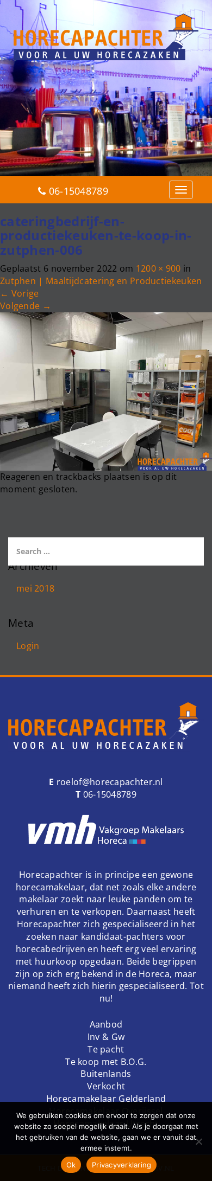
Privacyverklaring (121, 1164)
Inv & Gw (106, 1037)
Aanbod (106, 1024)
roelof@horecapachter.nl (108, 782)
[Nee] (198, 1141)
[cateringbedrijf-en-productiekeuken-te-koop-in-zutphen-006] (106, 390)
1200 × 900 (158, 268)
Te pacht (106, 1049)
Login (28, 646)
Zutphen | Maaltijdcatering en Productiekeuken (101, 281)
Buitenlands (105, 1074)
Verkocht (106, 1086)
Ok (71, 1164)
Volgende (25, 306)
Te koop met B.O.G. (105, 1062)
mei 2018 (35, 588)
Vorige (19, 293)
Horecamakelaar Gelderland (106, 1099)
